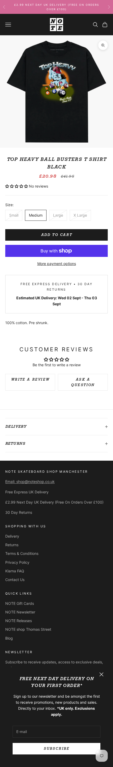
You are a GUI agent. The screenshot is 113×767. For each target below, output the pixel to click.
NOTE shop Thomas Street (28, 629)
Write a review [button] (30, 379)
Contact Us (14, 579)
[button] (17, 186)
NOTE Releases (18, 620)
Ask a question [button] (83, 382)
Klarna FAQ (14, 571)
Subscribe (56, 749)
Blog (9, 638)
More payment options (56, 263)
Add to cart (56, 235)
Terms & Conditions (21, 553)
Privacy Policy (17, 562)
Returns (11, 545)
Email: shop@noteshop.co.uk (30, 481)
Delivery (12, 536)
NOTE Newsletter (20, 612)
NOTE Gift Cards (19, 603)
